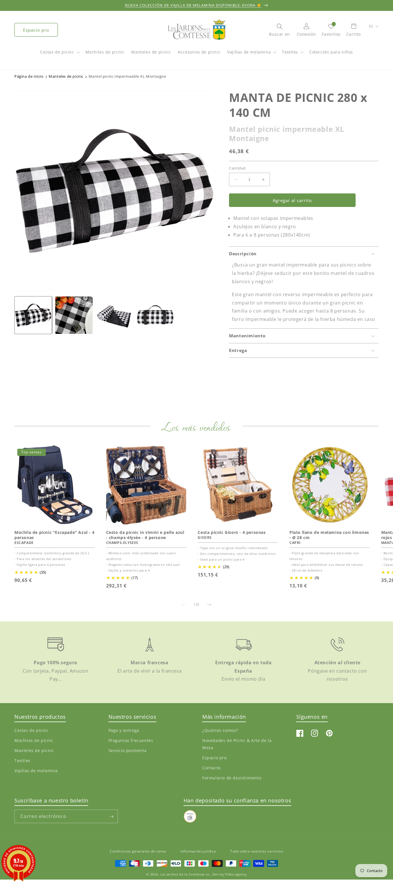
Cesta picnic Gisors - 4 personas (232, 532)
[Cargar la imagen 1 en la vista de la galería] (33, 315)
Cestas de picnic (57, 52)
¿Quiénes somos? (220, 730)
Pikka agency (236, 874)
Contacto (211, 767)
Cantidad (237, 168)
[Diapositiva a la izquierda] (184, 604)
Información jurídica (198, 851)
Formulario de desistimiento (231, 778)
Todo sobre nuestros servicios (256, 851)
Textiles (290, 52)
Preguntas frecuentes (130, 740)
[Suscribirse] (111, 816)
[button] (59, 55)
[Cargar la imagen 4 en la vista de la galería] (155, 315)
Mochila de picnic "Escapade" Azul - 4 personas (54, 535)
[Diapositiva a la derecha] (209, 604)
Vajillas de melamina (249, 52)
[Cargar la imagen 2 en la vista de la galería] (74, 315)
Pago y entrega (123, 730)
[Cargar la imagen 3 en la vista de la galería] (114, 315)
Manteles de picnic (34, 750)
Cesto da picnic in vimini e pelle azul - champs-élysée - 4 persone (145, 535)
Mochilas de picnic (34, 740)
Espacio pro (36, 30)
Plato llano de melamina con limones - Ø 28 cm (329, 535)
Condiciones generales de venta (138, 851)
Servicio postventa (127, 750)
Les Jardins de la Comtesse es (185, 874)
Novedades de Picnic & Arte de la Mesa (237, 744)
